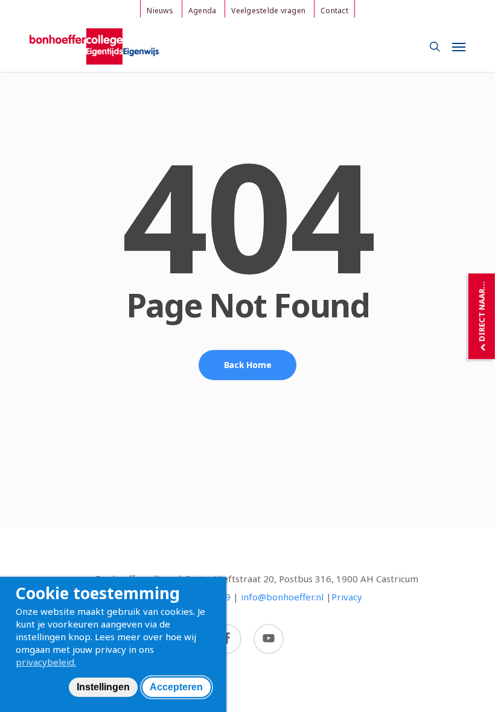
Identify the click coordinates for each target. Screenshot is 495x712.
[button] (458, 46)
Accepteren (176, 687)
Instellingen (103, 687)
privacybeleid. (46, 662)
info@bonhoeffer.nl (282, 597)
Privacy (346, 597)
